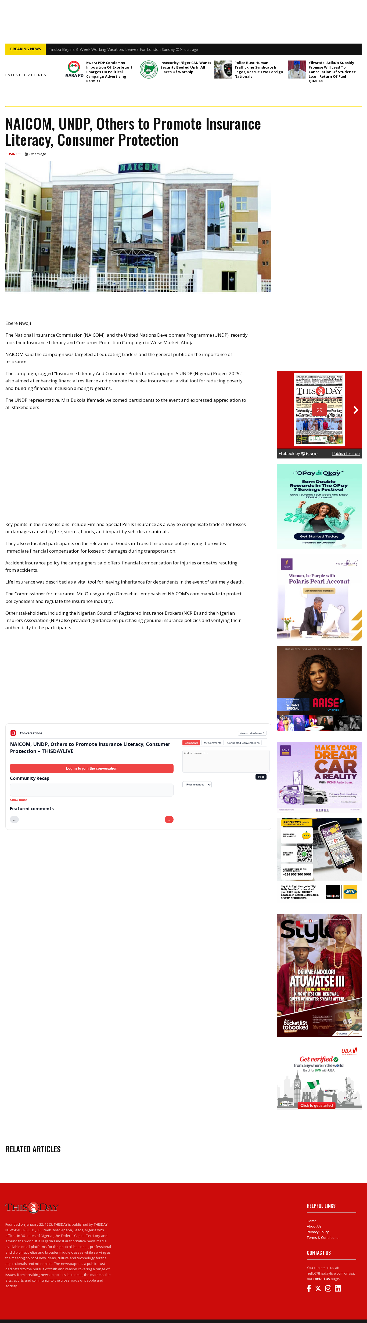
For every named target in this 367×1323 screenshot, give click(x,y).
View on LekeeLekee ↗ (252, 733)
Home (311, 1220)
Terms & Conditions (323, 1237)
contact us (321, 1278)
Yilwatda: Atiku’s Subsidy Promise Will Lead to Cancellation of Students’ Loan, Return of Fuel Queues (332, 71)
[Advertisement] (138, 681)
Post (261, 776)
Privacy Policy (318, 1231)
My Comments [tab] (212, 742)
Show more (18, 800)
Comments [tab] (191, 742)
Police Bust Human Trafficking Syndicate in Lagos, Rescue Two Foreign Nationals (259, 69)
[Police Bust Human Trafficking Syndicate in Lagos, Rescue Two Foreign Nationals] (223, 70)
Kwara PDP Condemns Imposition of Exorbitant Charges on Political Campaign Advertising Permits (109, 71)
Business (13, 154)
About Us (314, 1226)
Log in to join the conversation (91, 768)
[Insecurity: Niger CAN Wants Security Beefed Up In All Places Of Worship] (149, 70)
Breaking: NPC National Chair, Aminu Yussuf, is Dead (96, 49)
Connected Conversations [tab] (243, 742)
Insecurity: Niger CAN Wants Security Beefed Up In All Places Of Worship (185, 67)
